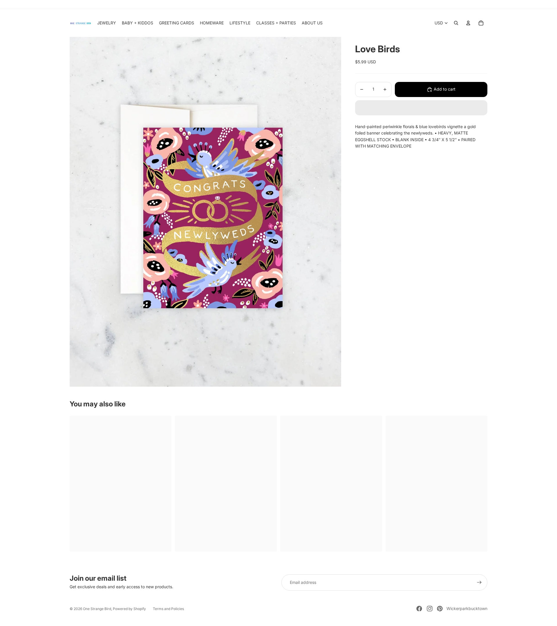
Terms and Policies (168, 609)
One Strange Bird (97, 609)
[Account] (468, 23)
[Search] (456, 23)
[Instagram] (429, 608)
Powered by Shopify (129, 609)
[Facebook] (419, 608)
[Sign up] (479, 582)
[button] (421, 107)
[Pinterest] (439, 608)
